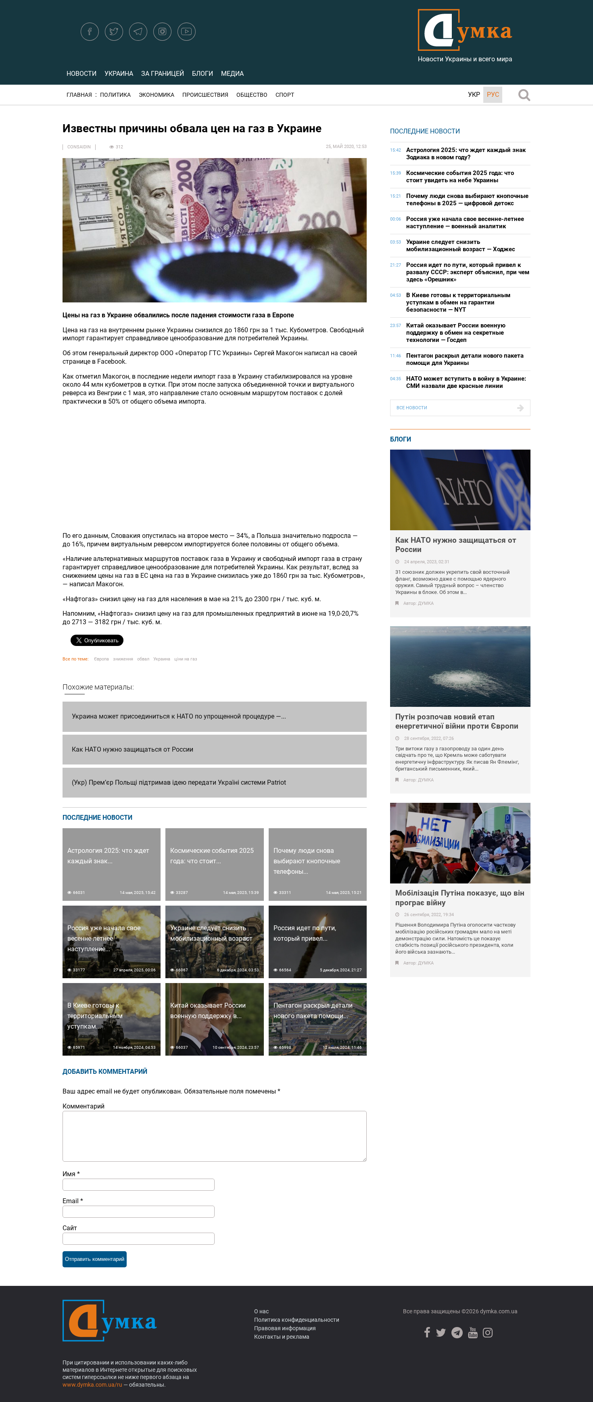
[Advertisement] (215, 468)
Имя (71, 1174)
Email (73, 1201)
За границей (162, 73)
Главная (79, 95)
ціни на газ (185, 659)
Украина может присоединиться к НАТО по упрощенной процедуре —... (179, 716)
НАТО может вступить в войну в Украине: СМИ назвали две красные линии (466, 382)
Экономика (156, 95)
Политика (115, 95)
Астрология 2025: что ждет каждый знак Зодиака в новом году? (466, 153)
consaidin (79, 147)
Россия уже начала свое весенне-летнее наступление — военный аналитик (465, 222)
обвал (143, 659)
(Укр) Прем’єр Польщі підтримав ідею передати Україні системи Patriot (179, 782)
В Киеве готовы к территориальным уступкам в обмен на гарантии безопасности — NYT (458, 302)
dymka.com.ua (498, 1311)
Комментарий (83, 1106)
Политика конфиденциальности (296, 1320)
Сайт (70, 1228)
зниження (123, 659)
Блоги (202, 73)
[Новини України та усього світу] (465, 46)
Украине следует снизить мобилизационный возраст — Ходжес (460, 245)
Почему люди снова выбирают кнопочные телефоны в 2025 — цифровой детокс (467, 199)
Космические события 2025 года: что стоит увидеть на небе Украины (460, 176)
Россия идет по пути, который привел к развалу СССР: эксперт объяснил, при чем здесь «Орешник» (467, 272)
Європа (101, 659)
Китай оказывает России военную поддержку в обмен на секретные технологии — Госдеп (455, 333)
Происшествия (205, 95)
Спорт (285, 95)
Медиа (232, 73)
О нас (261, 1311)
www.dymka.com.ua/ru (92, 1384)
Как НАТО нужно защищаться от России (132, 749)
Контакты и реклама (281, 1336)
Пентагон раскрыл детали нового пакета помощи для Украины (465, 359)
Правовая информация (285, 1328)
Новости (81, 73)
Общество (251, 95)
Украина (118, 73)
